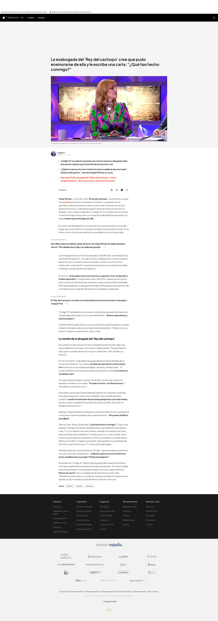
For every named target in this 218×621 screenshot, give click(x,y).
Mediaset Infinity (130, 506)
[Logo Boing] (123, 564)
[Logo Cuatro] (123, 556)
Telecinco (127, 511)
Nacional (150, 506)
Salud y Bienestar (83, 529)
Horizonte (104, 520)
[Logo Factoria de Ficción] (94, 564)
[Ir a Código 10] (16, 17)
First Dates (104, 506)
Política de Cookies (125, 591)
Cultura (149, 524)
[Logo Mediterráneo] (137, 580)
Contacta (57, 506)
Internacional (151, 511)
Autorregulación (60, 518)
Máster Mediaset (60, 531)
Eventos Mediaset (84, 524)
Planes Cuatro (82, 515)
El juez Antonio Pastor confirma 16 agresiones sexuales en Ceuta (25, 12)
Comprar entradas (84, 506)
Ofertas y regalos (83, 511)
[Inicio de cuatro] (4, 17)
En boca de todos (107, 511)
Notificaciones (59, 522)
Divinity (126, 515)
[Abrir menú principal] (214, 17)
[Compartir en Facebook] (127, 190)
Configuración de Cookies (109, 591)
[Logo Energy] (152, 564)
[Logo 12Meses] (152, 572)
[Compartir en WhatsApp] (112, 190)
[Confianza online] (109, 612)
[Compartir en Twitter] (117, 190)
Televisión (69, 486)
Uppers (126, 524)
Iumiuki (103, 529)
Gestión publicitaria (140, 591)
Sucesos (79, 486)
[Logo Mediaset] (109, 546)
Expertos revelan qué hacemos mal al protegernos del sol (71, 12)
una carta (65, 202)
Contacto (155, 591)
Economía (150, 520)
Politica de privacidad (92, 591)
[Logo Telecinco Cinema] (123, 572)
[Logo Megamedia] (110, 601)
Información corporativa (76, 591)
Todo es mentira (107, 524)
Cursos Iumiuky (83, 520)
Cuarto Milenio (106, 515)
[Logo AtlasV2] (80, 580)
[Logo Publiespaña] (109, 580)
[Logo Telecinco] (95, 556)
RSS (149, 591)
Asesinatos (89, 486)
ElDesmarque (129, 520)
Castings (57, 527)
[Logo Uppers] (95, 572)
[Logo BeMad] (66, 572)
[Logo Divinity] (152, 556)
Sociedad (150, 515)
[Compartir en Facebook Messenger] (122, 190)
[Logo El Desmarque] (66, 564)
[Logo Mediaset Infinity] (66, 556)
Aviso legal (62, 591)
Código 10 (61, 152)
